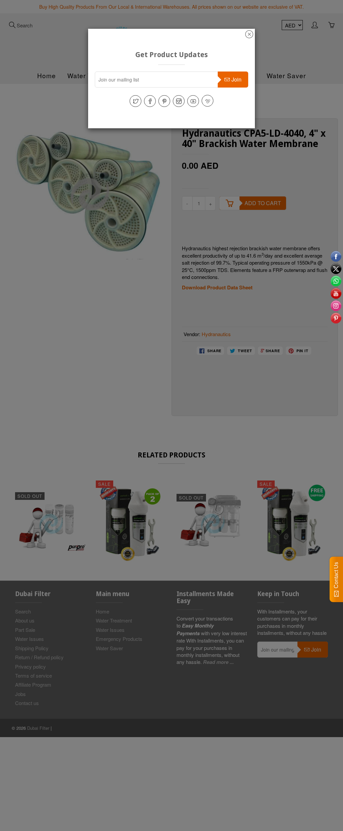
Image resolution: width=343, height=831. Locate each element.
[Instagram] (179, 101)
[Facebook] (150, 101)
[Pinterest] (164, 101)
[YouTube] (193, 101)
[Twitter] (135, 101)
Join (236, 79)
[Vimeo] (207, 101)
